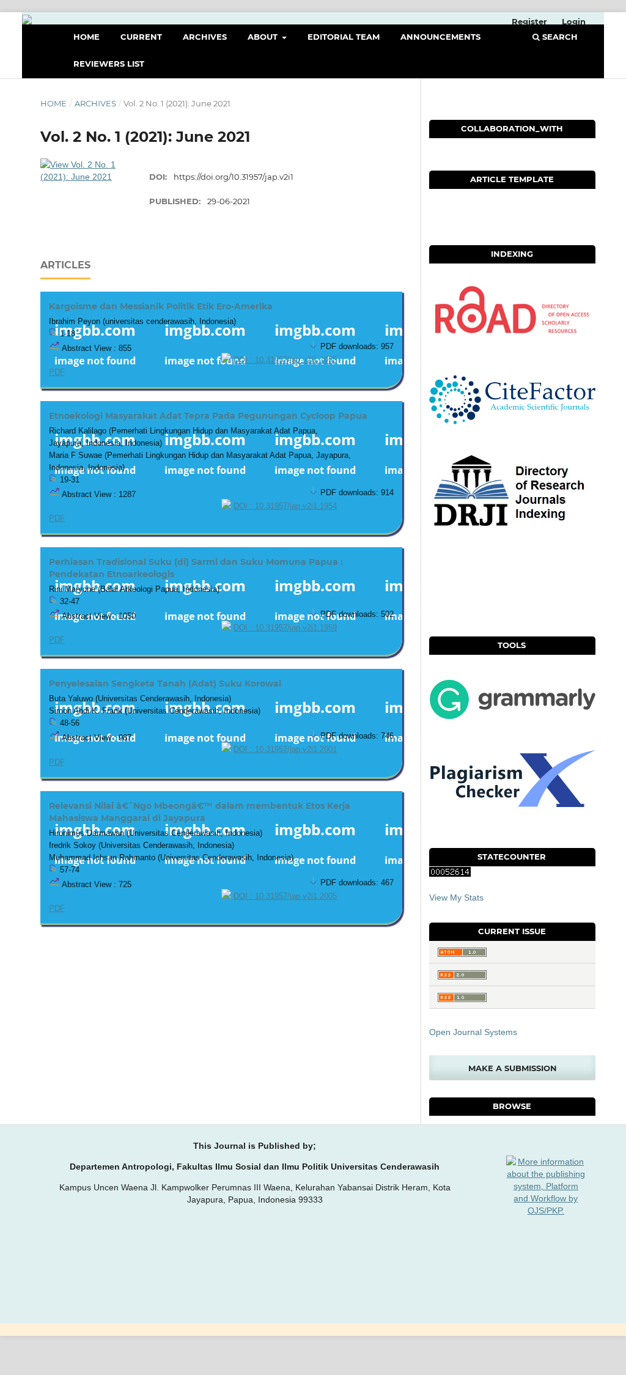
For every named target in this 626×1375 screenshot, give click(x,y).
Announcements (440, 37)
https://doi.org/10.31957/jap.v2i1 (233, 177)
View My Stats (456, 897)
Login (574, 21)
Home (86, 37)
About (264, 37)
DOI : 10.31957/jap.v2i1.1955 (285, 360)
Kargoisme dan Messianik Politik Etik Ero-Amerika (161, 306)
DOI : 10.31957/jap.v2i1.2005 (285, 896)
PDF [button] (57, 372)
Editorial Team (343, 37)
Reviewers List (108, 63)
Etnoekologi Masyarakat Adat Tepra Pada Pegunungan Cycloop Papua (208, 415)
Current (141, 37)
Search (559, 37)
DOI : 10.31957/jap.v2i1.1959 (285, 628)
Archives (205, 37)
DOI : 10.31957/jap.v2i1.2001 (285, 749)
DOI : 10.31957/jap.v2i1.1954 (285, 506)
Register (529, 21)
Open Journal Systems (473, 1032)
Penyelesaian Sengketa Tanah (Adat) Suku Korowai (165, 683)
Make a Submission (512, 1068)
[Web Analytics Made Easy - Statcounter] (450, 874)
